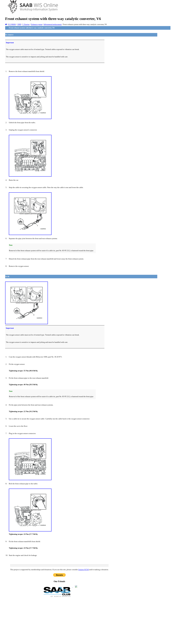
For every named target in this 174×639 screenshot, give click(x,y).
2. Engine (25, 24)
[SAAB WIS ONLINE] (31, 13)
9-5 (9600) (12, 24)
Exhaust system (36, 24)
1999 (19, 24)
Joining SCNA (83, 570)
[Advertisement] (59, 618)
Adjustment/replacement (53, 24)
